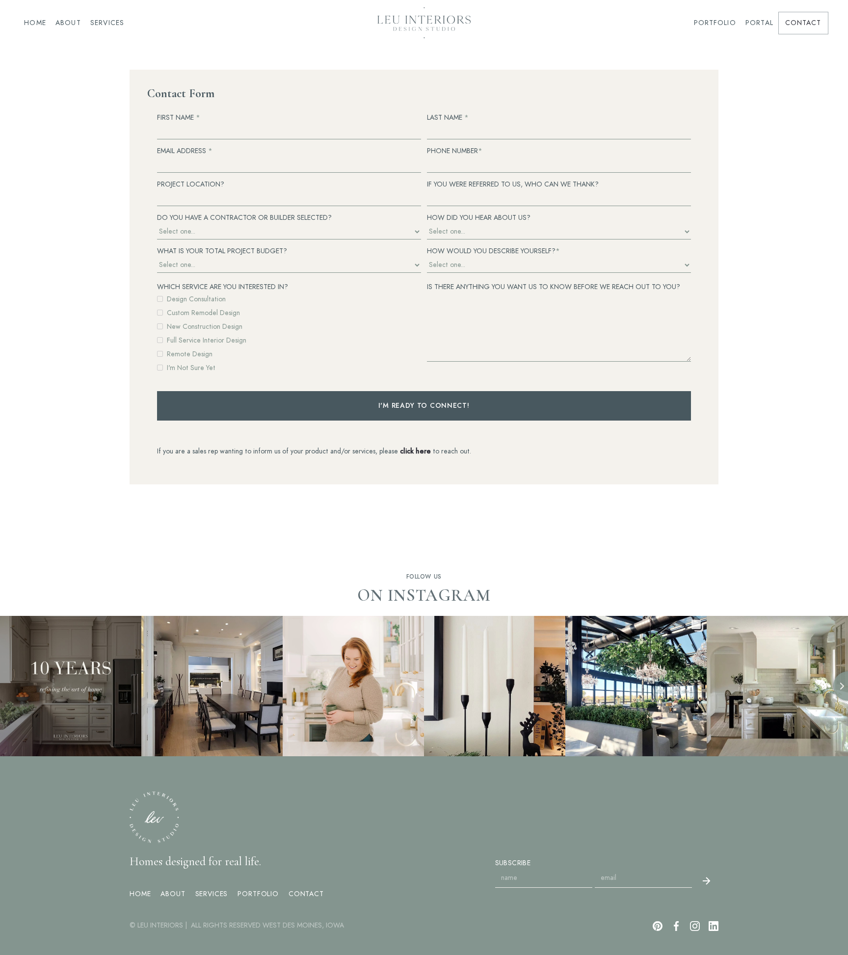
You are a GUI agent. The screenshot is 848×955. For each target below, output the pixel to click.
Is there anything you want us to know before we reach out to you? (553, 287)
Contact (803, 22)
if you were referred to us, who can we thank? (513, 184)
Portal (759, 22)
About (68, 22)
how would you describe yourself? (493, 251)
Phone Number (454, 151)
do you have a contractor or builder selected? (244, 217)
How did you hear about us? (478, 217)
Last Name (448, 117)
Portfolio (715, 22)
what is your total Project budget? (222, 251)
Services (107, 22)
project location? (190, 184)
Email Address (184, 151)
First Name (178, 117)
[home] (424, 22)
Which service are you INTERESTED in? (222, 287)
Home (35, 22)
